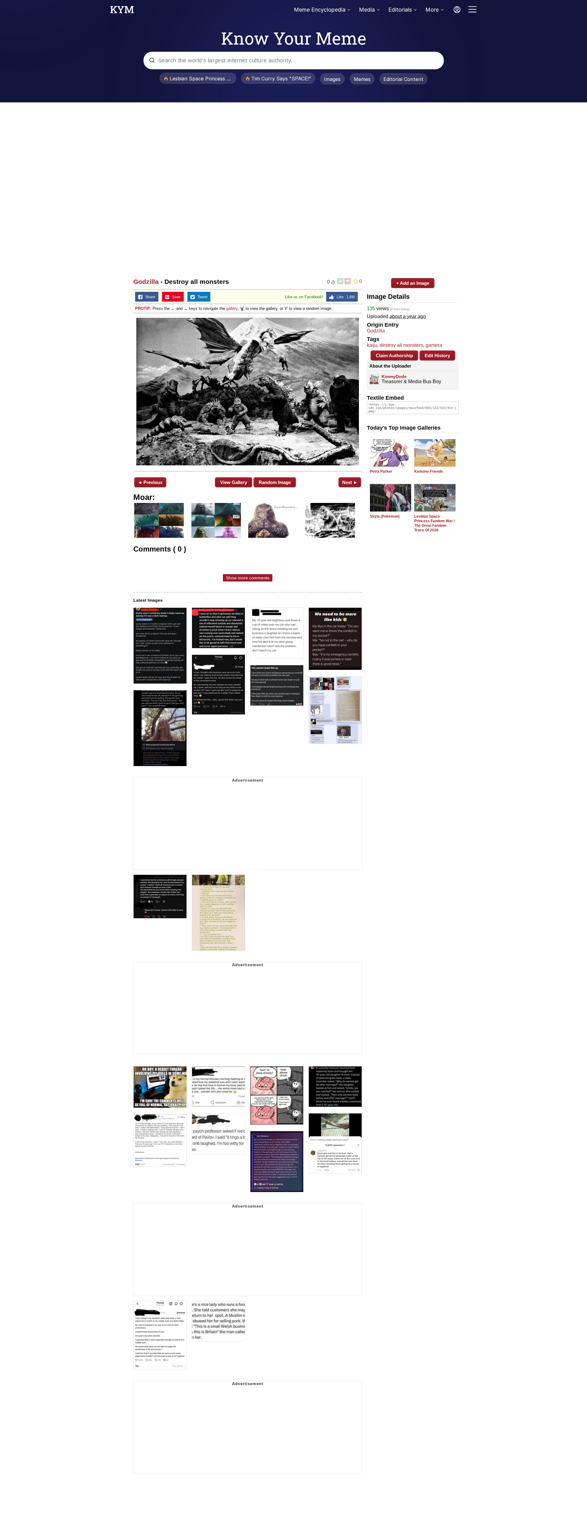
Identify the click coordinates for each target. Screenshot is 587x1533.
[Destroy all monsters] (247, 391)
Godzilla (146, 281)
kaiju (372, 345)
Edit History (437, 355)
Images (332, 79)
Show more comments (247, 577)
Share (148, 297)
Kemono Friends (428, 471)
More (432, 9)
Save (175, 297)
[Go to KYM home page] (122, 11)
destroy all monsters (401, 345)
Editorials (400, 9)
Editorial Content (403, 79)
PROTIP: (143, 308)
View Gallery (233, 482)
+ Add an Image (412, 283)
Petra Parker (381, 471)
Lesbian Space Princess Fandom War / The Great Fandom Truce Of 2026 (434, 523)
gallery (232, 308)
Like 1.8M (344, 297)
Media (366, 9)
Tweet (201, 297)
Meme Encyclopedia (319, 9)
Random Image (275, 482)
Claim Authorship (394, 355)
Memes (362, 79)
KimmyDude (394, 376)
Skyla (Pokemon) (385, 516)
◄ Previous (150, 482)
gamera (434, 345)
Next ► (350, 482)
